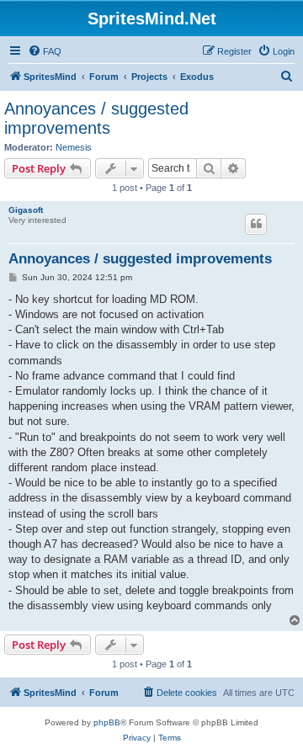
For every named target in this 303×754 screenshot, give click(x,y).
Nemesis (74, 147)
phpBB (106, 722)
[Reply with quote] (256, 224)
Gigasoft (25, 210)
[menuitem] (44, 51)
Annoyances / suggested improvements (96, 118)
